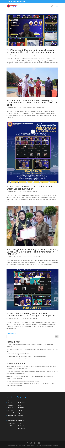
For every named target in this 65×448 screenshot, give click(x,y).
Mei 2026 (10, 407)
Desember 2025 (12, 415)
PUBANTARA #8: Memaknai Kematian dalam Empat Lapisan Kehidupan (29, 187)
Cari (56, 336)
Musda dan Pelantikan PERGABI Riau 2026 (28, 381)
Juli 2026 (10, 402)
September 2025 (12, 420)
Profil (33, 107)
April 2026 (10, 410)
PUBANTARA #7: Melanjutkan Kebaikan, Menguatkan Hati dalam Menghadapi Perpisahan (31, 314)
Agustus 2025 (11, 423)
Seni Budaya (21, 428)
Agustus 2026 (11, 400)
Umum (20, 431)
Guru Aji (9, 381)
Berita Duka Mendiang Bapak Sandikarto (18, 354)
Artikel (19, 400)
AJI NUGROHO (10, 376)
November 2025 (12, 418)
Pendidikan (21, 420)
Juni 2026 (10, 405)
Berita (24, 55)
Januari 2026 (11, 413)
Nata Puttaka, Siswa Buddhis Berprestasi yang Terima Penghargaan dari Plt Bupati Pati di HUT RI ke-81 (32, 102)
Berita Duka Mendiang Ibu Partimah (16, 359)
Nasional (20, 418)
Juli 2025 (10, 426)
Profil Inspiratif (40, 107)
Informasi (29, 55)
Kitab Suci (20, 415)
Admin (11, 55)
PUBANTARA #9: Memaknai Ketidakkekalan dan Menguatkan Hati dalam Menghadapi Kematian (31, 51)
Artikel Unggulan (22, 402)
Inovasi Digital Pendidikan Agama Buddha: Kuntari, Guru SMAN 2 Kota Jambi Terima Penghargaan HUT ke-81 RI (32, 251)
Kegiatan (34, 55)
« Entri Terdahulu (11, 333)
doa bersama (21, 407)
